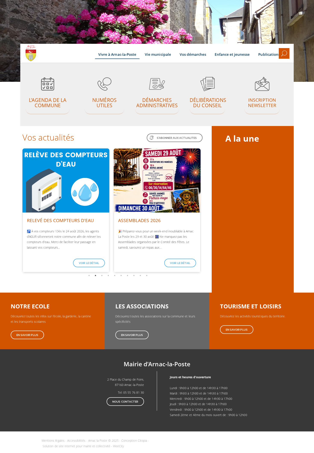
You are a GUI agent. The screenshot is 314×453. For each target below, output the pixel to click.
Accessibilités (76, 440)
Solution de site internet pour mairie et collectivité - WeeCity (83, 446)
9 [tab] (140, 275)
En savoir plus (47, 91)
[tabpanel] (65, 210)
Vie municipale (158, 54)
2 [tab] (95, 275)
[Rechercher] (284, 53)
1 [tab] (89, 275)
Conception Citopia (134, 440)
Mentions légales (53, 440)
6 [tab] (121, 275)
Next (206, 210)
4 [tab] (108, 275)
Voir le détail (89, 263)
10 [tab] (147, 275)
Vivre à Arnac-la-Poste (117, 54)
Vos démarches (193, 54)
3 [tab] (102, 275)
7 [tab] (127, 275)
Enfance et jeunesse (232, 54)
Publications (269, 54)
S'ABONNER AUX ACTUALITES (177, 137)
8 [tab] (134, 275)
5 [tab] (115, 275)
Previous (17, 210)
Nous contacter (125, 401)
